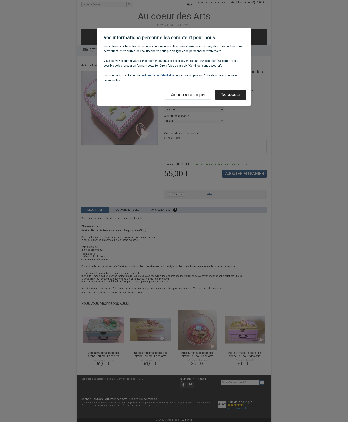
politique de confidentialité (157, 75)
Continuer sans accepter (188, 95)
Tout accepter (230, 95)
